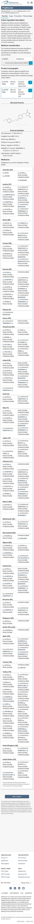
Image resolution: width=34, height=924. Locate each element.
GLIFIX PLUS (22, 694)
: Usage (17, 796)
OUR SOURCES (14, 893)
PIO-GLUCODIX (22, 558)
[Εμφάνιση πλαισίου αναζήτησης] (28, 2)
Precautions (18, 16)
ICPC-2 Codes (5, 877)
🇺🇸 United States (5, 882)
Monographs (5, 863)
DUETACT (21, 764)
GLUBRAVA (21, 198)
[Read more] (30, 63)
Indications (21, 863)
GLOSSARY (4, 893)
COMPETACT (22, 189)
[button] (11, 888)
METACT (20, 443)
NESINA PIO (21, 235)
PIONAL (20, 711)
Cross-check (22, 858)
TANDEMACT (22, 211)
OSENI (20, 351)
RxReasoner (22, 871)
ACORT (20, 677)
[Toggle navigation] (31, 2)
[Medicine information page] (30, 82)
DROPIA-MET (22, 685)
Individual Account (24, 877)
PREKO (20, 720)
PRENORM (21, 729)
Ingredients (4, 860)
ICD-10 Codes (5, 874)
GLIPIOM (20, 703)
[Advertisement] (17, 833)
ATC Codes (4, 871)
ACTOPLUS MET (8, 775)
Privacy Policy (20, 921)
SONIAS (20, 452)
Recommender (22, 860)
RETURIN (21, 738)
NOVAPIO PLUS (23, 261)
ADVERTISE (28, 893)
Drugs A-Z (4, 858)
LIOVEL (5, 453)
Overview (5, 16)
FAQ (22, 893)
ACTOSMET (21, 342)
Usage (11, 16)
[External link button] (21, 133)
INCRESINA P (22, 515)
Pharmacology (27, 16)
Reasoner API (22, 874)
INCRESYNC (22, 207)
